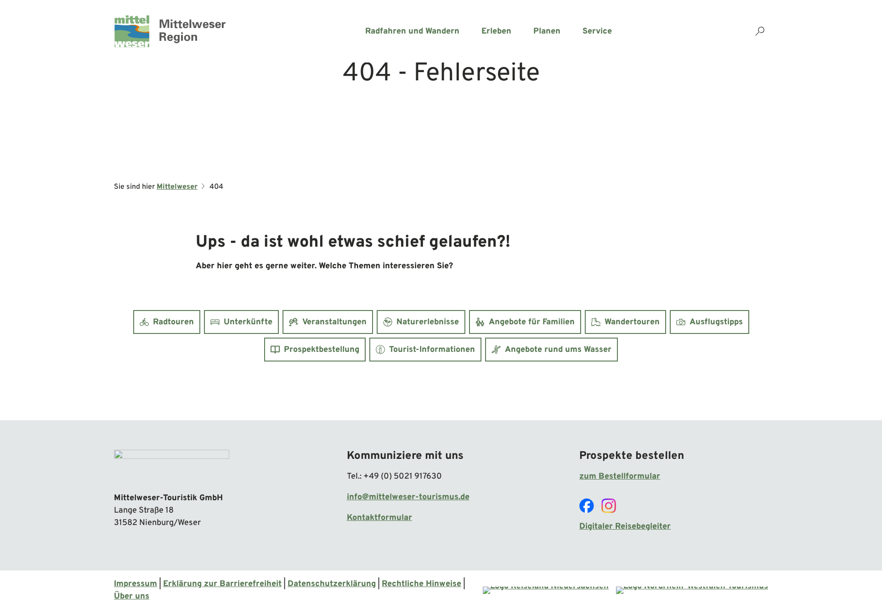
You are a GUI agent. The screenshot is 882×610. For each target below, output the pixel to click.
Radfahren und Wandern (412, 31)
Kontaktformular (379, 518)
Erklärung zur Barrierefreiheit (222, 584)
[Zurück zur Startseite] (170, 31)
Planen (546, 31)
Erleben (496, 31)
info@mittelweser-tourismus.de (408, 497)
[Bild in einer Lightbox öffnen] (171, 467)
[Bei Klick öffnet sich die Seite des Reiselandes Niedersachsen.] (546, 590)
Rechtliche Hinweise (421, 584)
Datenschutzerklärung (332, 584)
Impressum (135, 584)
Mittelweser (177, 187)
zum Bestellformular (619, 476)
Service (597, 31)
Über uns (131, 596)
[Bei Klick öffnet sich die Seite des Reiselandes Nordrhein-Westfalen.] (692, 590)
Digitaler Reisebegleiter (625, 526)
